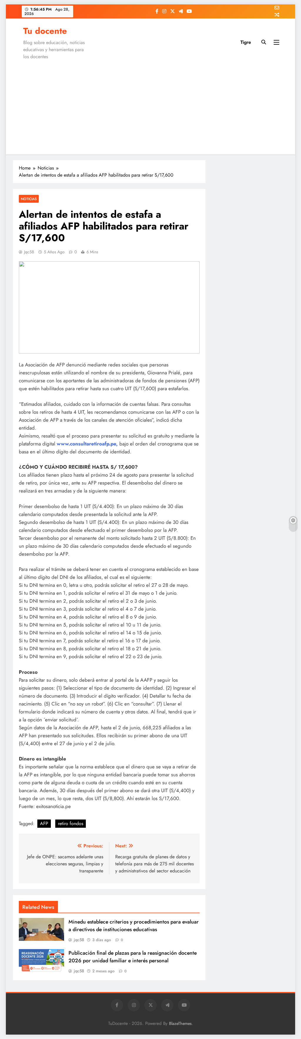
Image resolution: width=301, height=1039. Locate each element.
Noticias (29, 198)
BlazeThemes (180, 1023)
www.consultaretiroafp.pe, (87, 443)
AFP (44, 823)
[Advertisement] (150, 106)
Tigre (245, 42)
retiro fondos (70, 823)
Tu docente (45, 31)
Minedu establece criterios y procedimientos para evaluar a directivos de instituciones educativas (133, 925)
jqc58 (29, 252)
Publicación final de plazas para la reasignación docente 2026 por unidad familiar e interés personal (132, 956)
